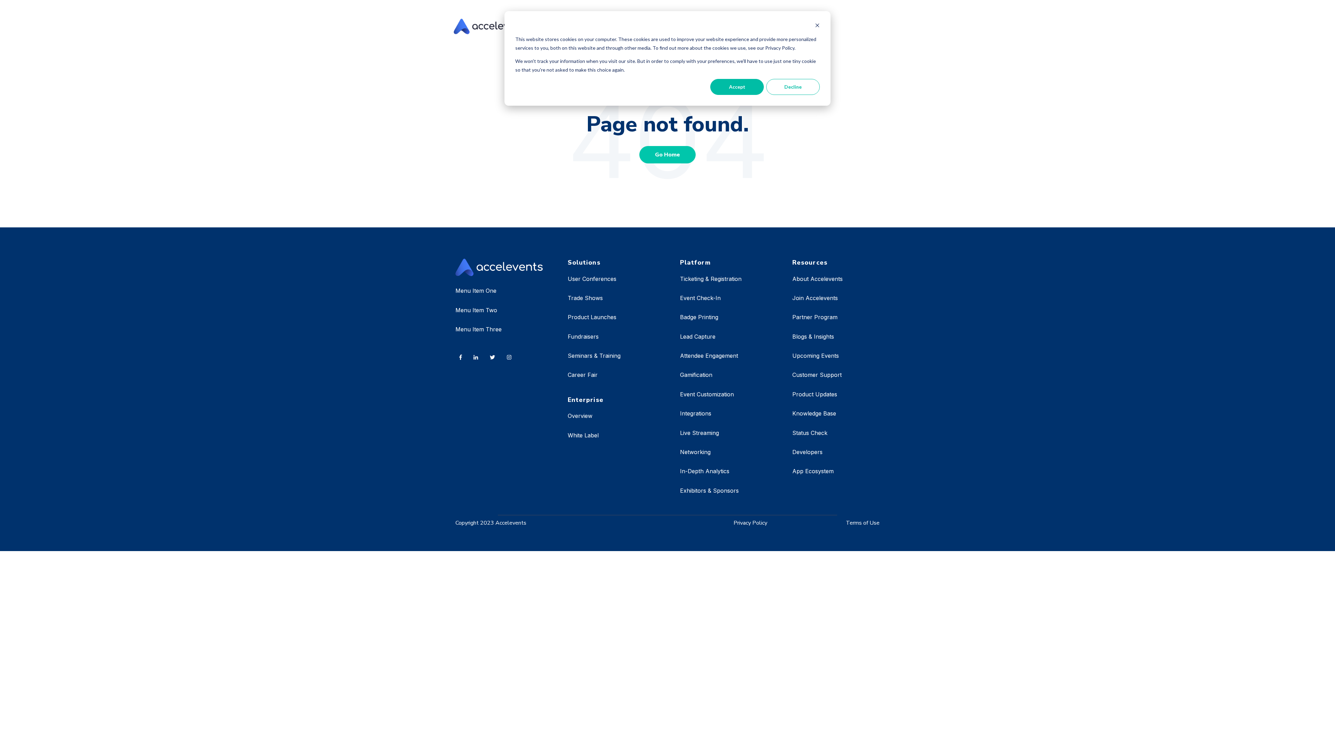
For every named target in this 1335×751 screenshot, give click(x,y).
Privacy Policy (750, 523)
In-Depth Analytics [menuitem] (704, 471)
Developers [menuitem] (807, 452)
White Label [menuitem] (583, 435)
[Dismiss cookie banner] (817, 26)
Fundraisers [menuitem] (583, 336)
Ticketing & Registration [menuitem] (711, 278)
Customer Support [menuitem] (817, 374)
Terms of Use (863, 523)
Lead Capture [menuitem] (697, 336)
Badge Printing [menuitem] (699, 317)
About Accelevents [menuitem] (817, 278)
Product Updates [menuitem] (814, 394)
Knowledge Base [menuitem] (814, 413)
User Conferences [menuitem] (592, 278)
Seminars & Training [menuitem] (594, 355)
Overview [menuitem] (580, 415)
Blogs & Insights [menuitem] (813, 336)
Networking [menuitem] (695, 452)
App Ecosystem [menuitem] (813, 471)
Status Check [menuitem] (809, 432)
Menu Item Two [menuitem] (476, 310)
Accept (737, 87)
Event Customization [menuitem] (707, 394)
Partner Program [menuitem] (815, 317)
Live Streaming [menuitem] (699, 432)
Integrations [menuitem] (695, 413)
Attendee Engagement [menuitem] (709, 355)
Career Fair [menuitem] (583, 374)
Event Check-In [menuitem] (700, 297)
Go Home (667, 155)
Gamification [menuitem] (696, 374)
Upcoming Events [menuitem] (815, 355)
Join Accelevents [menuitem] (815, 297)
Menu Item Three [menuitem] (478, 329)
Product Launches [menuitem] (592, 317)
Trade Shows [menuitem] (585, 297)
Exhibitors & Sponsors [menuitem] (709, 490)
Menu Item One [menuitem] (475, 290)
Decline (793, 87)
